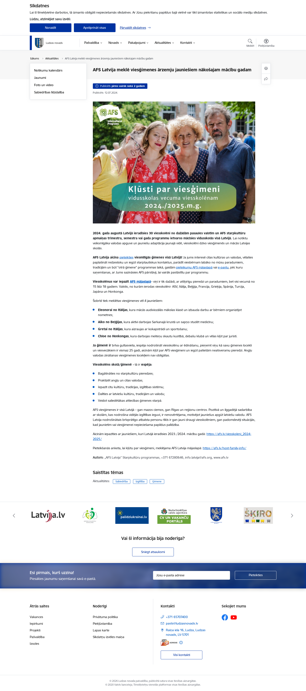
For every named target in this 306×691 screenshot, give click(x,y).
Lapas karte (101, 630)
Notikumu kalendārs (48, 70)
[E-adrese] (169, 642)
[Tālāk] (292, 515)
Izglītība (140, 481)
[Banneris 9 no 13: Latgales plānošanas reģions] (216, 515)
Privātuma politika (105, 617)
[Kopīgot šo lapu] (266, 79)
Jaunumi (40, 78)
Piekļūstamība (102, 624)
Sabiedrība (122, 481)
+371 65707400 (177, 617)
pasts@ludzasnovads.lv (182, 623)
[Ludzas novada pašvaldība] (49, 43)
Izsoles (34, 644)
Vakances (36, 617)
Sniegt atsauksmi (153, 552)
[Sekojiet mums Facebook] (225, 617)
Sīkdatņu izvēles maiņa (108, 637)
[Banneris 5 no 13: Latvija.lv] (48, 515)
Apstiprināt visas (94, 28)
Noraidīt (50, 28)
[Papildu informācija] (181, 642)
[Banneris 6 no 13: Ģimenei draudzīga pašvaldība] (90, 515)
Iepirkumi (36, 624)
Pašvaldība (37, 637)
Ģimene (157, 481)
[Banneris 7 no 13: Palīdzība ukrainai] (132, 515)
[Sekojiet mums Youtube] (234, 617)
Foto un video (43, 85)
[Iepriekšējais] (14, 515)
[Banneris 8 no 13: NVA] (174, 515)
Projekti (35, 630)
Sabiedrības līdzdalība (49, 92)
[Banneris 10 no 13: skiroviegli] (258, 515)
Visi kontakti (181, 655)
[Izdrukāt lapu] (266, 68)
